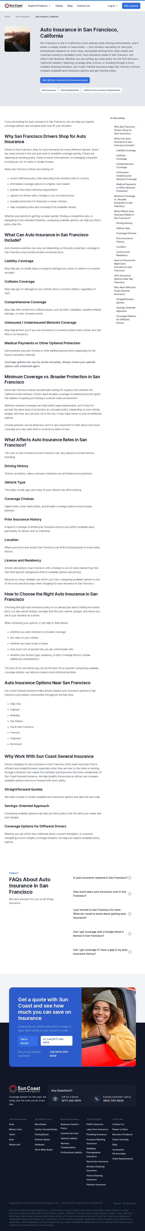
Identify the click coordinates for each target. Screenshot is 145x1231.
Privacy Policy (129, 1203)
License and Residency (122, 253)
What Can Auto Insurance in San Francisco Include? (124, 142)
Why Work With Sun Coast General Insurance (125, 290)
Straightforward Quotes (125, 301)
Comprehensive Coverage (125, 165)
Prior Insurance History (124, 240)
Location (121, 246)
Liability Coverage (126, 150)
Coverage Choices (126, 233)
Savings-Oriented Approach (125, 309)
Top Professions (94, 1119)
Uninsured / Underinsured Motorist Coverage (126, 176)
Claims (59, 5)
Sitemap (117, 1203)
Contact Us (83, 5)
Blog (70, 5)
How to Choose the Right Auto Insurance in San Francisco (124, 265)
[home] (14, 6)
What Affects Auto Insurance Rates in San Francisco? (124, 214)
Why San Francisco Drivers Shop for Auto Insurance (124, 130)
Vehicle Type (123, 228)
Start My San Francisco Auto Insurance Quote (65, 80)
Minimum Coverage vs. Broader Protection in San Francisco (124, 201)
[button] (39, 5)
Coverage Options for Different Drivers (126, 319)
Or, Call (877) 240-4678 (53, 1041)
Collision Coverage (121, 157)
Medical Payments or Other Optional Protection (126, 187)
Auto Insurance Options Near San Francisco (123, 279)
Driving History (124, 223)
